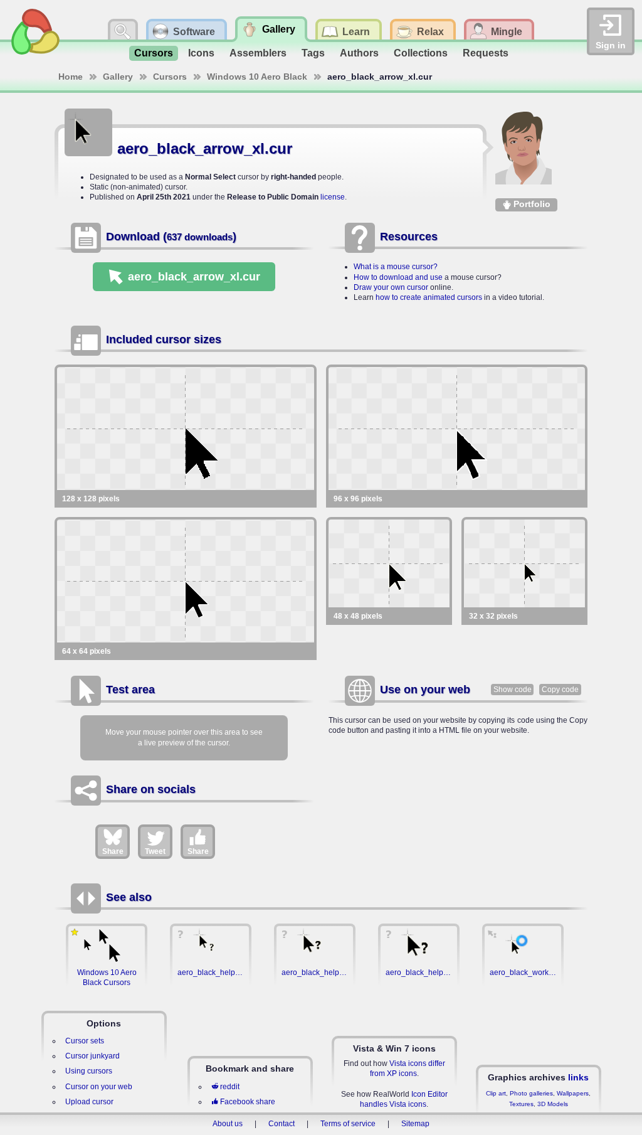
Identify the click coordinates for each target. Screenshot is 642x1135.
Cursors (153, 53)
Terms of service (348, 1123)
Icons (201, 53)
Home (70, 77)
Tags (313, 53)
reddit (229, 1086)
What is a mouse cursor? (396, 266)
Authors (359, 53)
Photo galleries (531, 1093)
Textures (521, 1103)
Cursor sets (84, 1040)
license (332, 197)
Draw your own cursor (391, 287)
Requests (485, 53)
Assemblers (258, 53)
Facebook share (247, 1101)
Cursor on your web (98, 1086)
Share (113, 851)
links (578, 1077)
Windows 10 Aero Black (257, 77)
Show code (512, 689)
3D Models (552, 1103)
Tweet (155, 851)
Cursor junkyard (92, 1056)
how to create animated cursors (429, 297)
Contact (281, 1123)
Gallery (118, 77)
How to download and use (398, 277)
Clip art (496, 1093)
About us (228, 1123)
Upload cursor (89, 1101)
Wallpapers (573, 1093)
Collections (421, 53)
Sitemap (415, 1123)
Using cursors (88, 1071)
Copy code (560, 689)
